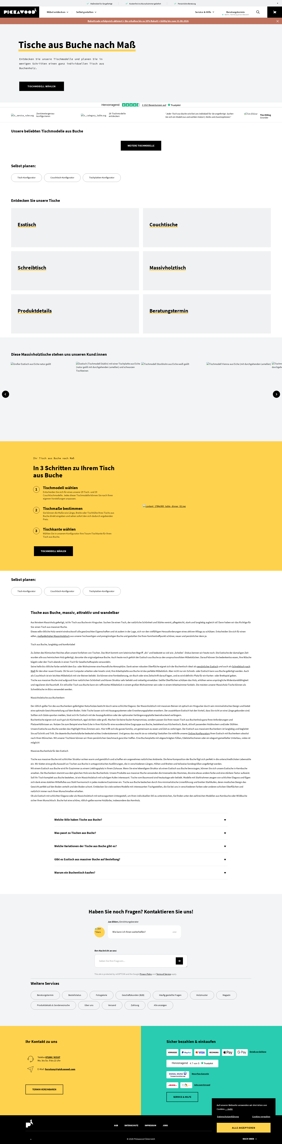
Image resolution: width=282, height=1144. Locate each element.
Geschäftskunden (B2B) (133, 995)
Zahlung (135, 1005)
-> (179, 961)
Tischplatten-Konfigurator (101, 177)
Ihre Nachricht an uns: (105, 950)
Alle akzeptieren (243, 1127)
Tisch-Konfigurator (26, 177)
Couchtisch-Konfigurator (62, 177)
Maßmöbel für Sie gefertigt (101, 3)
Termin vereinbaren (44, 1089)
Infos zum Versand (202, 1085)
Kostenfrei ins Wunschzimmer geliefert (145, 3)
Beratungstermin (45, 995)
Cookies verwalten (261, 1116)
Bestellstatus (74, 995)
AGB (116, 1125)
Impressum (150, 1125)
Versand (112, 1005)
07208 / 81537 (52, 1057)
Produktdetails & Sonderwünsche (53, 1005)
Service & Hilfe (182, 1096)
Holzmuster (202, 995)
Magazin (226, 995)
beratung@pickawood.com (60, 1069)
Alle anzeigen (160, 1005)
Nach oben (248, 1138)
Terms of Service (163, 974)
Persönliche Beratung (187, 3)
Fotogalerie (101, 995)
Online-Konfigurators (199, 733)
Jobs (165, 1125)
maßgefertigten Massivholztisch (53, 636)
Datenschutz (131, 1125)
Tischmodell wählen (42, 86)
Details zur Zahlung (258, 1051)
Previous (5, 394)
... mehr (229, 1109)
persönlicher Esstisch (207, 666)
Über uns (89, 1005)
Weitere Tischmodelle (141, 145)
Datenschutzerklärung (228, 1116)
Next (276, 394)
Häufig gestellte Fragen (170, 995)
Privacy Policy (146, 974)
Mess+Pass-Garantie (200, 1073)
